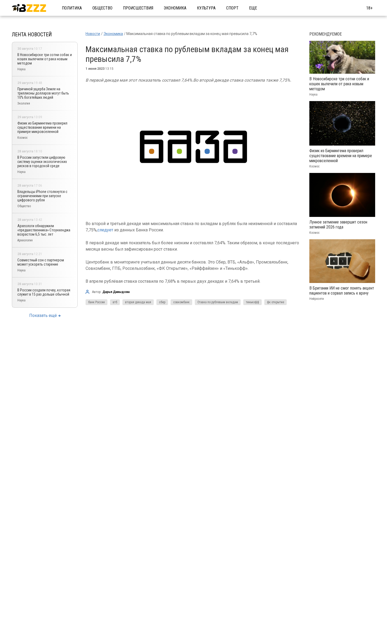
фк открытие (275, 302)
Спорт (232, 8)
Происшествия (138, 8)
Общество (102, 8)
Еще (253, 8)
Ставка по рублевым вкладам (217, 302)
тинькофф (252, 302)
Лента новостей (32, 34)
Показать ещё (43, 315)
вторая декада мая (138, 302)
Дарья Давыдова (116, 292)
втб (115, 302)
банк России (96, 302)
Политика (72, 8)
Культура (206, 8)
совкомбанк (181, 302)
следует (105, 229)
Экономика (175, 8)
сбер (162, 302)
